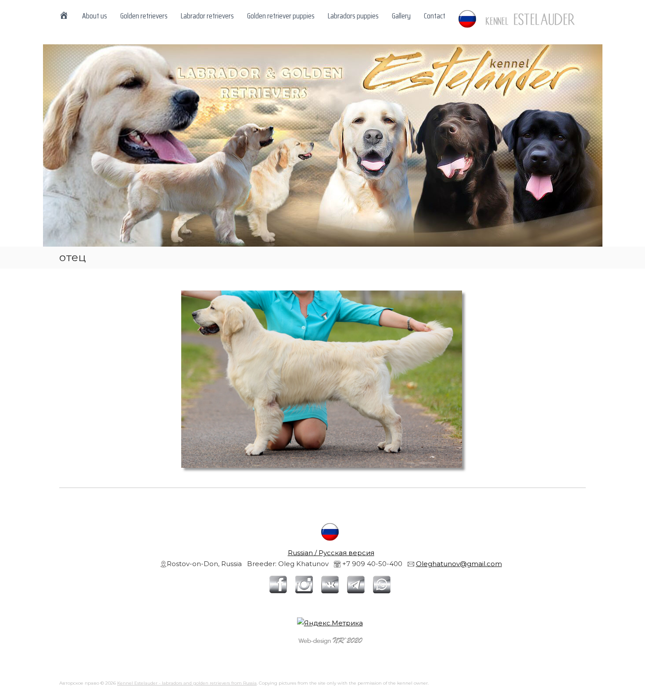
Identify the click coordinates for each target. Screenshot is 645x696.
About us (94, 16)
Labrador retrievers (207, 16)
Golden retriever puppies (281, 16)
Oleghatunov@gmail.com (459, 564)
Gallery (401, 16)
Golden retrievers (144, 16)
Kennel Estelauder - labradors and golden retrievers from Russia (187, 683)
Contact (434, 16)
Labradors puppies (353, 16)
